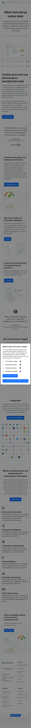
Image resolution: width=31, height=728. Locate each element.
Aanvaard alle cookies (10, 375)
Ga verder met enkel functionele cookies (15, 381)
